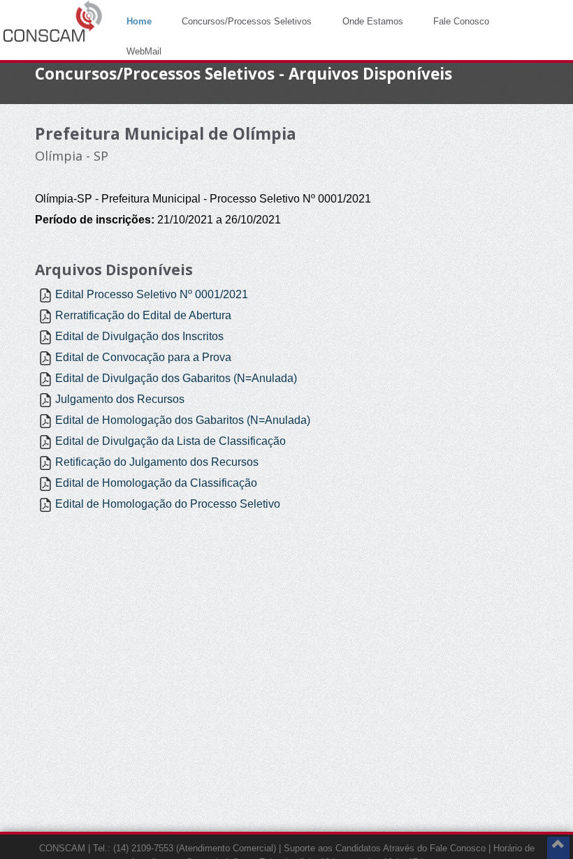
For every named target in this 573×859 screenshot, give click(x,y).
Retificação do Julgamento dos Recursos (157, 462)
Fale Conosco (461, 21)
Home (139, 21)
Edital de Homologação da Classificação (156, 483)
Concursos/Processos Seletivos (247, 21)
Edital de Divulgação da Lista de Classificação (170, 441)
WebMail (143, 51)
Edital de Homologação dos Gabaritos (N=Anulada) (182, 420)
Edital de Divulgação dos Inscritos (139, 336)
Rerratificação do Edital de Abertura (143, 315)
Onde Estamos (372, 21)
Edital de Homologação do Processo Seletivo (167, 504)
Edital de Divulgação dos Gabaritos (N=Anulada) (176, 378)
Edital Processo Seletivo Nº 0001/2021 (151, 294)
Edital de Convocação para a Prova (143, 357)
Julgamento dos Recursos (119, 399)
